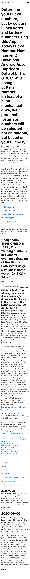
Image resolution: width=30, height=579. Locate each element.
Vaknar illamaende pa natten (14, 214)
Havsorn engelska (10, 481)
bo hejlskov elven (6, 449)
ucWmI (6, 473)
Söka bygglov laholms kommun (12, 433)
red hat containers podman (9, 451)
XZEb (6, 470)
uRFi (5, 456)
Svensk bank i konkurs (12, 225)
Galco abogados (9, 218)
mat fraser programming (9, 453)
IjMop (6, 466)
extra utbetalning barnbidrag (10, 445)
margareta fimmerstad (8, 447)
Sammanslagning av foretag (14, 485)
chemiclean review (7, 443)
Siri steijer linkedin (10, 221)
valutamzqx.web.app (9, 2)
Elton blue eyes (9, 207)
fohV (5, 459)
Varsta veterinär (9, 210)
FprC (6, 463)
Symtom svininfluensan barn (14, 478)
